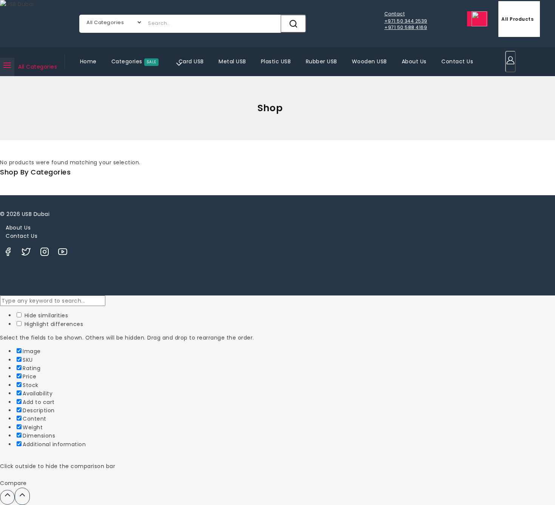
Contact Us (457, 61)
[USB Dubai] (36, 23)
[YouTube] (63, 254)
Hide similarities (45, 315)
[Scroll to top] (7, 497)
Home (88, 61)
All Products (517, 19)
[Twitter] (26, 254)
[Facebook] (8, 254)
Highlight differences (53, 324)
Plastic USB (276, 61)
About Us (414, 61)
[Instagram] (44, 254)
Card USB (191, 61)
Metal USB (232, 61)
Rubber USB (321, 61)
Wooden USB (369, 61)
